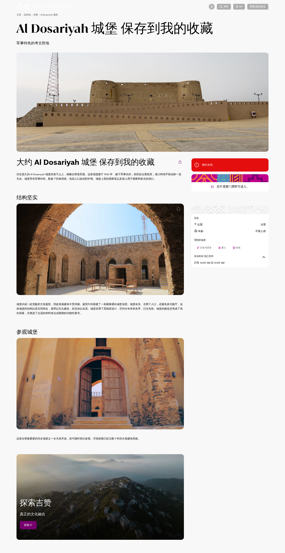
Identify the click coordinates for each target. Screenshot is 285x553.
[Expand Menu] (41, 6)
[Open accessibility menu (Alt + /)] (212, 7)
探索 (26, 525)
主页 (18, 15)
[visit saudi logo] (23, 6)
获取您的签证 (258, 6)
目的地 (27, 15)
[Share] (180, 162)
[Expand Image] (178, 209)
